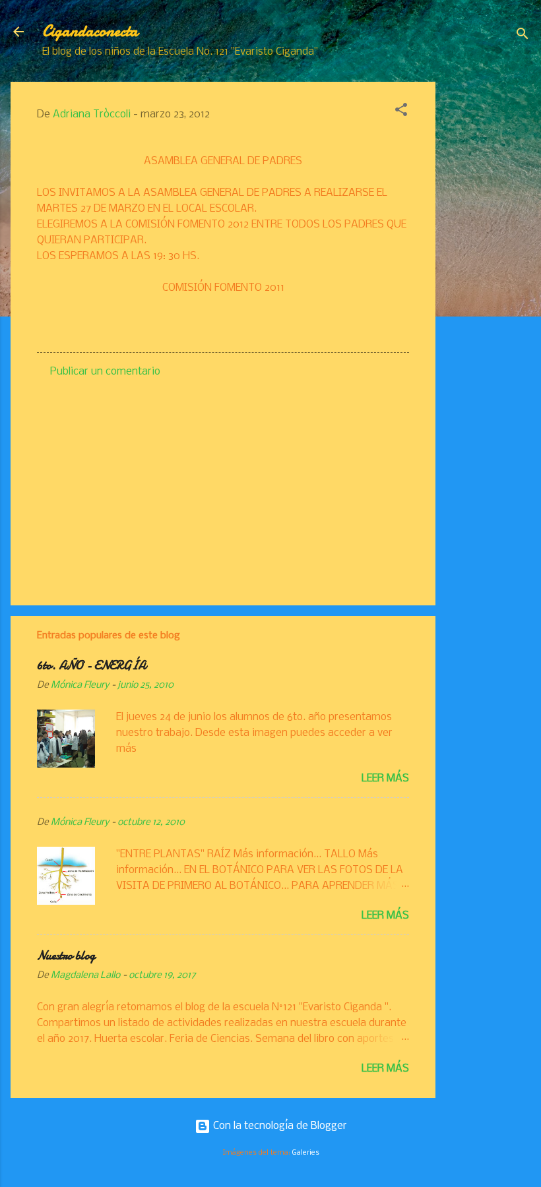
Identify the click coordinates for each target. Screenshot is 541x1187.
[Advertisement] (488, 279)
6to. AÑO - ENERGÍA (91, 665)
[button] (401, 112)
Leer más (385, 778)
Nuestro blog (66, 956)
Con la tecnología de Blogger (278, 1126)
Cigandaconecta (90, 31)
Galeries (305, 1153)
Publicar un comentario (105, 371)
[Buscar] (522, 36)
